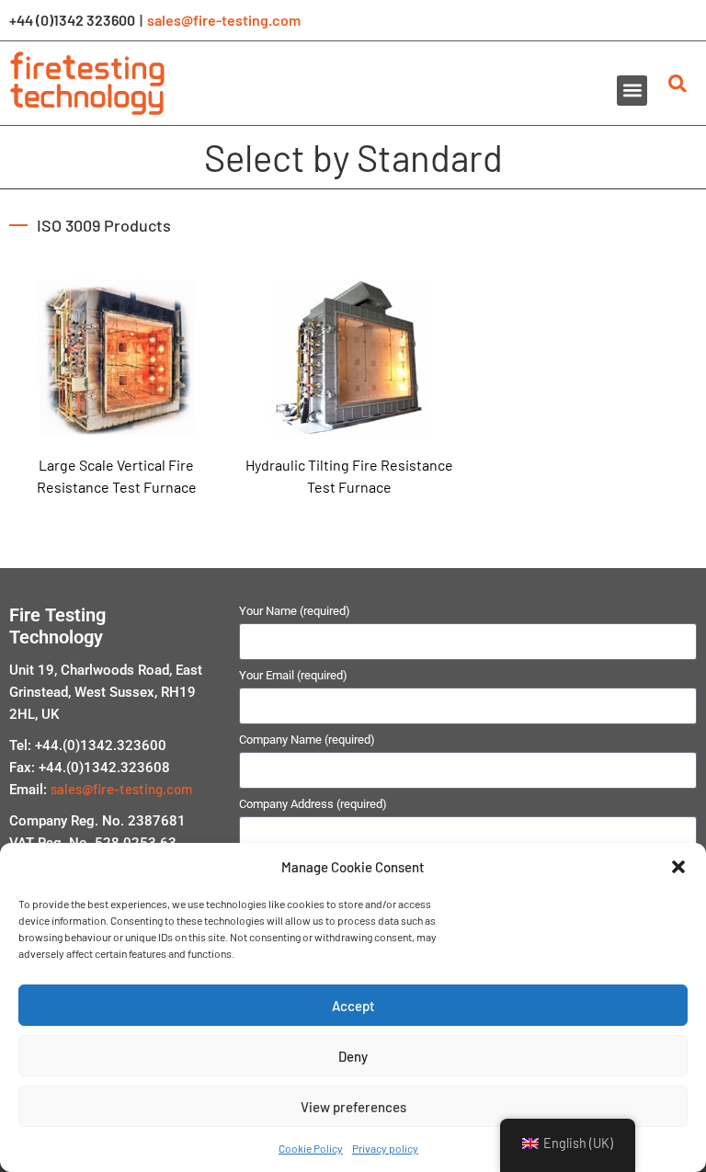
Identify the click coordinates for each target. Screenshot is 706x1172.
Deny (353, 1056)
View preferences (353, 1106)
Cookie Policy (311, 1148)
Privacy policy (385, 1148)
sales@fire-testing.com (224, 19)
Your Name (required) (294, 611)
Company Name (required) (307, 740)
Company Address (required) (313, 804)
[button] (678, 867)
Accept (353, 1005)
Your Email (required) (293, 675)
